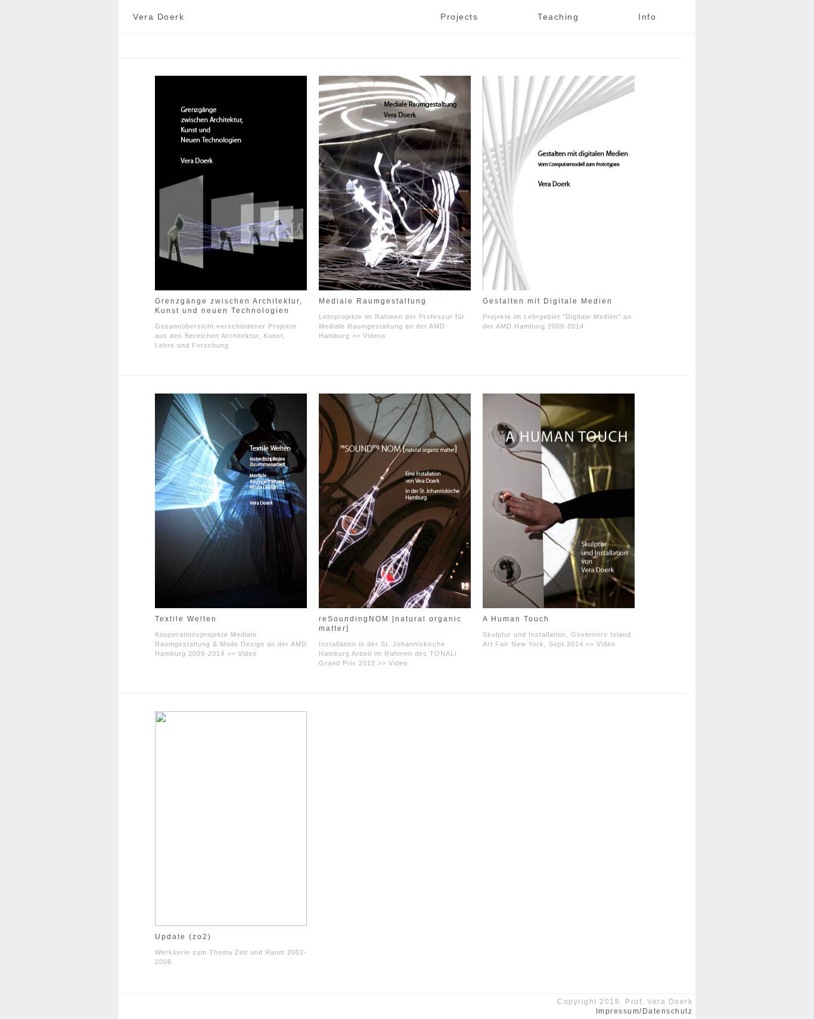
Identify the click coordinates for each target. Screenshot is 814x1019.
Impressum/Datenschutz (644, 1011)
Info (647, 16)
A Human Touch (516, 619)
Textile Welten (186, 619)
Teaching (558, 16)
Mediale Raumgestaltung (373, 301)
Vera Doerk (158, 16)
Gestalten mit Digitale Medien (548, 301)
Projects (459, 16)
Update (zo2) (183, 937)
